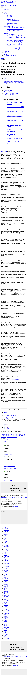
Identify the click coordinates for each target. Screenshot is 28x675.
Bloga (5, 54)
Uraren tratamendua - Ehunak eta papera (17, 49)
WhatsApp (5, 441)
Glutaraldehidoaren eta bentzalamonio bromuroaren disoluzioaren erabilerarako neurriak (14, 82)
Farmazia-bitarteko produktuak (14, 36)
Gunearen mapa (20, 432)
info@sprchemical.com (9, 418)
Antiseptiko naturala (12, 23)
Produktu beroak (11, 432)
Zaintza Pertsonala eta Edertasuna (15, 48)
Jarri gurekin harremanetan (10, 55)
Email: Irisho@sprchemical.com (8, 4)
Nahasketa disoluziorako (13, 20)
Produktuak (6, 18)
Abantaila (9, 16)
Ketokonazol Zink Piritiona (7, 434)
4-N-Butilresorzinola (12, 437)
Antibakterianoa (11, 19)
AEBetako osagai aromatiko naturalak (16, 27)
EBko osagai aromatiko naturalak (15, 29)
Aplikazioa (6, 33)
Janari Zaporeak (11, 34)
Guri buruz (6, 13)
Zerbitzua (9, 15)
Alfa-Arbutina (18, 434)
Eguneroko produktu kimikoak (14, 22)
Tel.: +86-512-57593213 (10, 422)
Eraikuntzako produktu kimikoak (15, 40)
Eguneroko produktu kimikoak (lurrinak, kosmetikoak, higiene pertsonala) (17, 38)
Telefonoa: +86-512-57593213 (8, 1)
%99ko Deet (17, 435)
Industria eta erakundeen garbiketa (15, 43)
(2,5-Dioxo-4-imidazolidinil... (12, 135)
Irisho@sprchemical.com (10, 468)
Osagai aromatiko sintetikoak (14, 30)
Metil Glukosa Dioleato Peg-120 (13, 435)
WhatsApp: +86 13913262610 (8, 5)
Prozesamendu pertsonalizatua (14, 31)
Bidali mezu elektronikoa (7, 439)
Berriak (5, 52)
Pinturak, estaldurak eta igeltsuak (15, 47)
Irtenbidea (6, 51)
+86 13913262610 (8, 480)
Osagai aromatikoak (9, 26)
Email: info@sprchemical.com (8, 2)
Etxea (5, 12)
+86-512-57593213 (8, 454)
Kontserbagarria (11, 24)
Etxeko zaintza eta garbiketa (14, 41)
